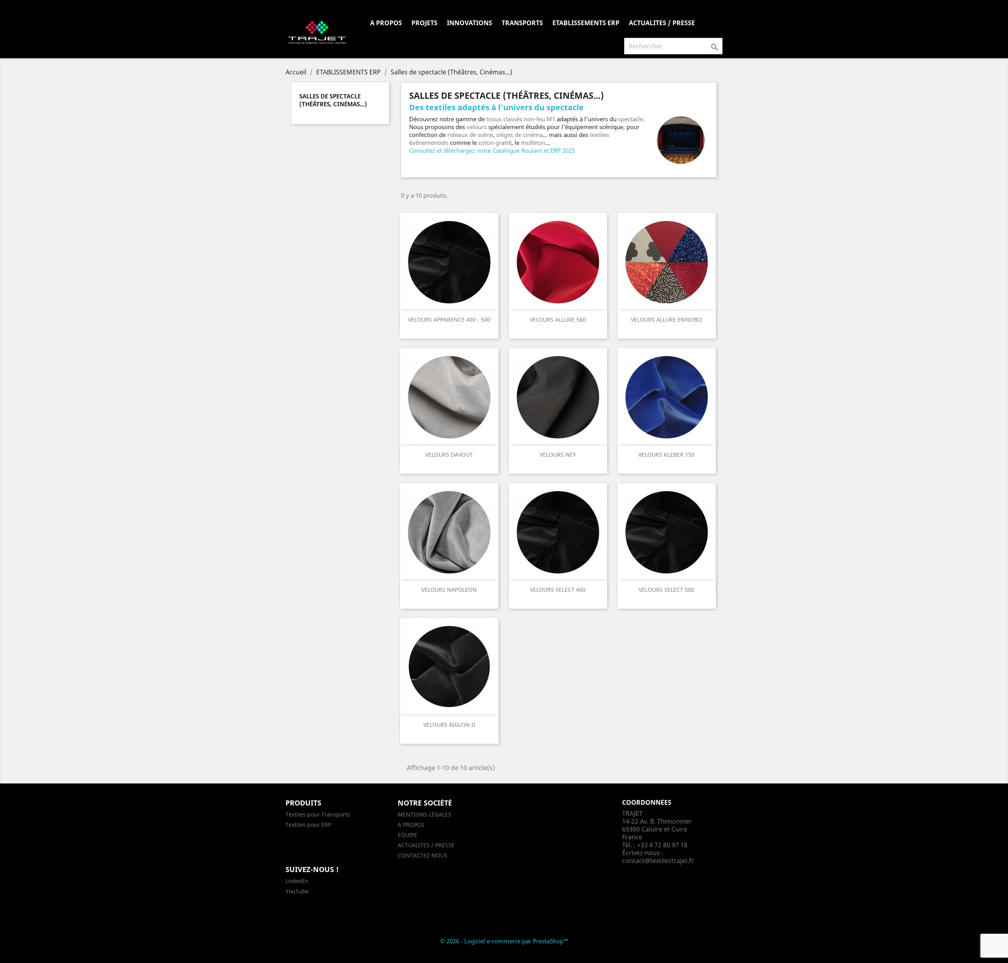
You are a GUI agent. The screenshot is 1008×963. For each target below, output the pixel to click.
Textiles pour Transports (317, 814)
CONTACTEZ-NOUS (422, 855)
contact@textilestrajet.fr (658, 860)
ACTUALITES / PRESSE (662, 23)
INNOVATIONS (469, 23)
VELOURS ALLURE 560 (558, 319)
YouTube (297, 891)
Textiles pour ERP (308, 824)
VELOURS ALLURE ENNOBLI (666, 319)
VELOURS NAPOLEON (449, 589)
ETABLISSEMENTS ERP (585, 23)
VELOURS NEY (558, 454)
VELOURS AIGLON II (449, 724)
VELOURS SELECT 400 (558, 589)
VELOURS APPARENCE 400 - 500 (449, 319)
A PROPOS (386, 23)
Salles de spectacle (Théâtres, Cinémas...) (333, 100)
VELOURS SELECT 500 (666, 589)
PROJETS (424, 23)
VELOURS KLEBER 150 (666, 454)
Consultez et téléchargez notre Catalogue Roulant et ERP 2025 (492, 150)
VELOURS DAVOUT (449, 454)
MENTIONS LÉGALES (424, 814)
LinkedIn (296, 881)
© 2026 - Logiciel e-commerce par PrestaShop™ (504, 941)
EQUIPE (407, 835)
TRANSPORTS (522, 23)
